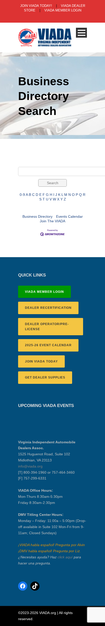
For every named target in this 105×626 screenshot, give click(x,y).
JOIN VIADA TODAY (41, 361)
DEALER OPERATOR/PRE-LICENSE (47, 326)
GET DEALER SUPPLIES (45, 377)
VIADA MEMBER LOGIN (62, 10)
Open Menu (81, 33)
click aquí (65, 557)
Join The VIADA (52, 221)
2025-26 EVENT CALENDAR (48, 345)
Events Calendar (69, 216)
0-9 (22, 195)
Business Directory (37, 216)
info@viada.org (30, 466)
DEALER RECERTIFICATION (48, 308)
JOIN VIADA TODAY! (36, 6)
